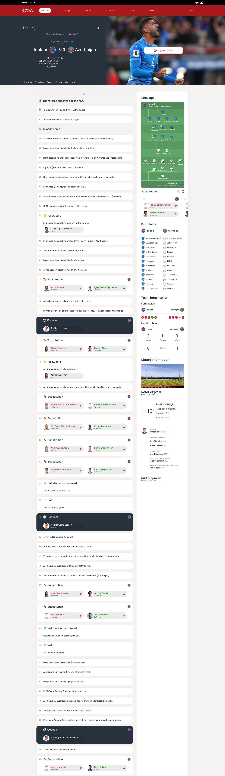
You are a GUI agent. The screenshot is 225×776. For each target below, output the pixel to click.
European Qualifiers (27, 10)
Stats (49, 82)
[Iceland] (129, 279)
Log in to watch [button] (165, 50)
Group (58, 82)
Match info (70, 82)
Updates (27, 82)
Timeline (39, 82)
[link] (45, 10)
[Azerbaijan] (129, 340)
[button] (110, 10)
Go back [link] (30, 28)
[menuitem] (49, 10)
